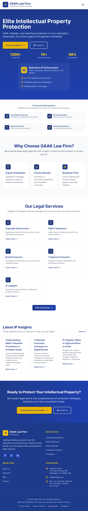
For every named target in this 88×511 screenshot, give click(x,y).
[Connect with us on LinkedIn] (18, 455)
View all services (42, 308)
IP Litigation (50, 454)
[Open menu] (83, 4)
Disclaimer (65, 506)
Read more (10, 369)
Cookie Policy (53, 506)
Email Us (40, 45)
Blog (4, 477)
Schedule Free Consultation (33, 410)
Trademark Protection (54, 450)
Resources (7, 473)
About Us (6, 469)
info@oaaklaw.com (56, 477)
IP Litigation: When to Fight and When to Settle (71, 343)
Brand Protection (52, 446)
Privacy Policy (24, 506)
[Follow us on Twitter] (11, 455)
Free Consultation (14, 45)
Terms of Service (39, 506)
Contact (6, 481)
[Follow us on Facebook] (5, 455)
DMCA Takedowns (53, 442)
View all (82, 331)
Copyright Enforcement (54, 438)
